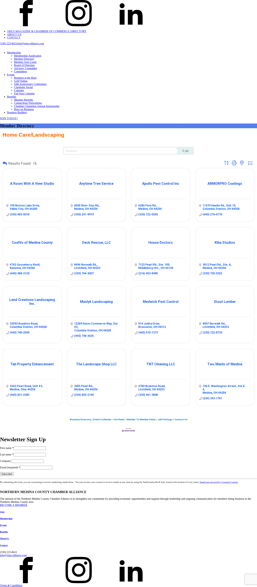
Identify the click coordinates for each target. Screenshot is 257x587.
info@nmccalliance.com (30, 43)
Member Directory (24, 58)
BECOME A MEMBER (13, 505)
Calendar (19, 90)
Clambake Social (23, 87)
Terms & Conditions (11, 585)
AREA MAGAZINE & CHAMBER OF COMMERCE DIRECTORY (47, 31)
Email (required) (10, 467)
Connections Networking (28, 102)
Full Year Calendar (24, 93)
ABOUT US (14, 34)
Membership (14, 52)
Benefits (11, 96)
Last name (6, 454)
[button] (5, 163)
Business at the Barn (25, 77)
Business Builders (17, 112)
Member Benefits (23, 99)
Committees (20, 71)
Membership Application (27, 55)
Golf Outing (20, 80)
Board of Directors (24, 65)
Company (6, 460)
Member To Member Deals (141, 419)
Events (11, 74)
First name (7, 448)
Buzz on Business (24, 109)
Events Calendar (102, 419)
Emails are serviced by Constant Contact (219, 482)
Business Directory (80, 419)
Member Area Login (25, 62)
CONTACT (13, 37)
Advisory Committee (25, 68)
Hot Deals (119, 419)
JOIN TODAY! (9, 118)
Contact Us (180, 419)
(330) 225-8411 (8, 43)
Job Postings (165, 419)
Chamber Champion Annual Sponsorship (36, 106)
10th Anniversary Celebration (30, 84)
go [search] (187, 150)
